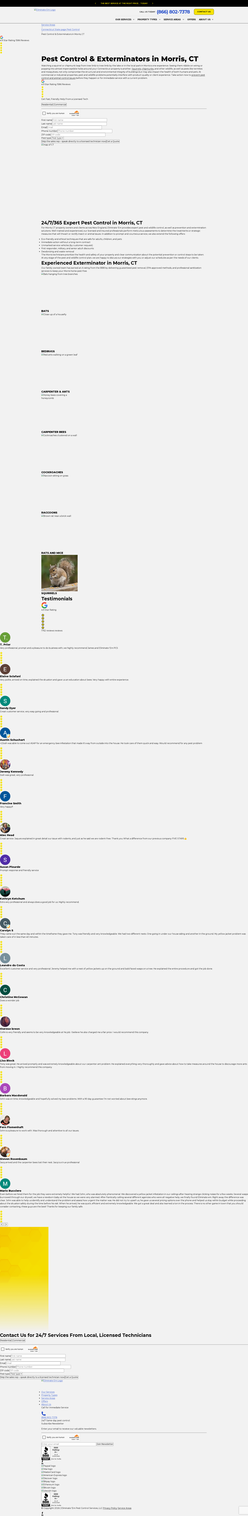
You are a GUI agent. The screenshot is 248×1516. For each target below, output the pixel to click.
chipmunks (148, 69)
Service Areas (48, 25)
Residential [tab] (47, 104)
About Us (46, 1404)
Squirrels (136, 69)
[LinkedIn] (124, 1463)
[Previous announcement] (95, 3)
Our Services (48, 1392)
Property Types (49, 1395)
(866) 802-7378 (173, 12)
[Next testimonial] (6, 1224)
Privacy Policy (110, 1508)
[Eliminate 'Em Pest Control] (124, 1385)
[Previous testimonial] (2, 1224)
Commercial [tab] (60, 104)
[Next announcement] (153, 3)
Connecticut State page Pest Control (60, 29)
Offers (44, 1401)
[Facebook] (124, 1461)
